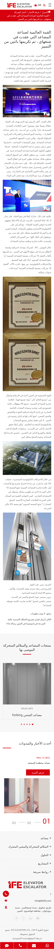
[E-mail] (34, 945)
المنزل (45, 12)
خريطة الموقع (35, 938)
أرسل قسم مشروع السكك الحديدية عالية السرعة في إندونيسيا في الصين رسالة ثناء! (25, 621)
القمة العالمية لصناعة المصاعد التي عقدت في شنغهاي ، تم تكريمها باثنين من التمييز (29, 17)
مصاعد (44, 838)
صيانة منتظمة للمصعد (39, 763)
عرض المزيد (38, 772)
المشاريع (43, 863)
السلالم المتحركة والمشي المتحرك (28, 846)
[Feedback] (7, 945)
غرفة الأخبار (33, 12)
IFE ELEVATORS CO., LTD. (22, 930)
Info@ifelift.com (43, 900)
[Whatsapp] (47, 945)
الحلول (44, 855)
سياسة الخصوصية (20, 938)
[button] (32, 724)
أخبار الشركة (20, 12)
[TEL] (20, 945)
